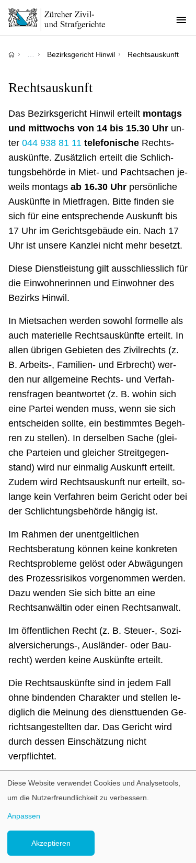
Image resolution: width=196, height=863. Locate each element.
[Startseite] (11, 54)
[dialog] (98, 816)
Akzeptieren (51, 843)
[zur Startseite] (62, 19)
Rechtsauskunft (153, 54)
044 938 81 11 (52, 143)
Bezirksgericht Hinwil (81, 54)
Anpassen (23, 816)
